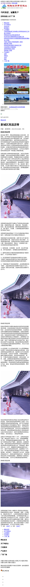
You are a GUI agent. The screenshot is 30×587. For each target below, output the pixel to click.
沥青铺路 (22, 107)
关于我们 (3, 3)
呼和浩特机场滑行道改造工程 (12, 45)
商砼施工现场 (8, 43)
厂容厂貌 (6, 61)
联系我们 (9, 3)
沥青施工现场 (8, 50)
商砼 (5, 59)
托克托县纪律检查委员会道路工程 (14, 36)
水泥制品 (11, 107)
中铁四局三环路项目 (10, 47)
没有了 (8, 526)
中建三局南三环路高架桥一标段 (13, 42)
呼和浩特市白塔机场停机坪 (12, 35)
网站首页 (6, 23)
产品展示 (6, 52)
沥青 (5, 54)
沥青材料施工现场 (9, 48)
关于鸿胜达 (7, 24)
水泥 (5, 57)
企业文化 (6, 26)
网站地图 (14, 3)
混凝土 (6, 55)
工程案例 (6, 29)
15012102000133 (13, 570)
